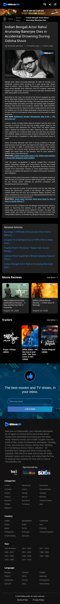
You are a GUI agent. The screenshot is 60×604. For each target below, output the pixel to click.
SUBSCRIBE (30, 409)
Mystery (7, 500)
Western (7, 508)
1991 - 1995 (9, 556)
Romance (26, 500)
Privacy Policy (38, 600)
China (6, 524)
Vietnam (25, 535)
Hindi (24, 576)
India (24, 524)
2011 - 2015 (44, 548)
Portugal (25, 532)
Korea (24, 528)
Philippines (9, 532)
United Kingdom (46, 532)
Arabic (7, 520)
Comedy (7, 489)
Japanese (43, 576)
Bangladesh (27, 520)
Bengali (7, 572)
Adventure (26, 485)
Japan (6, 528)
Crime (24, 489)
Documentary (45, 489)
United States (10, 535)
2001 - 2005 (26, 552)
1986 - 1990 (26, 556)
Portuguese (44, 580)
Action (7, 485)
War (41, 504)
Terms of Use (22, 600)
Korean (25, 580)
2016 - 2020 (26, 548)
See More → (52, 277)
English (42, 572)
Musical (42, 496)
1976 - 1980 (9, 559)
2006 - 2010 (9, 552)
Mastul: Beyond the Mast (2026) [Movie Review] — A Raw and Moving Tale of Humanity (14, 304)
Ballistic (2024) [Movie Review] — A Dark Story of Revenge (43, 302)
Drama (7, 493)
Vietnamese (44, 583)
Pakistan (43, 528)
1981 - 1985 (44, 556)
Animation (43, 485)
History (7, 496)
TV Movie (26, 504)
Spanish (7, 583)
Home (10, 19)
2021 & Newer (10, 548)
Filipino (7, 576)
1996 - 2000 (44, 552)
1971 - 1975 (26, 559)
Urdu (24, 583)
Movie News (18, 19)
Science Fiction (45, 500)
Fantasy (42, 493)
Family (24, 493)
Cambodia (43, 520)
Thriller (7, 504)
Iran (41, 524)
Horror (24, 496)
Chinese (25, 572)
